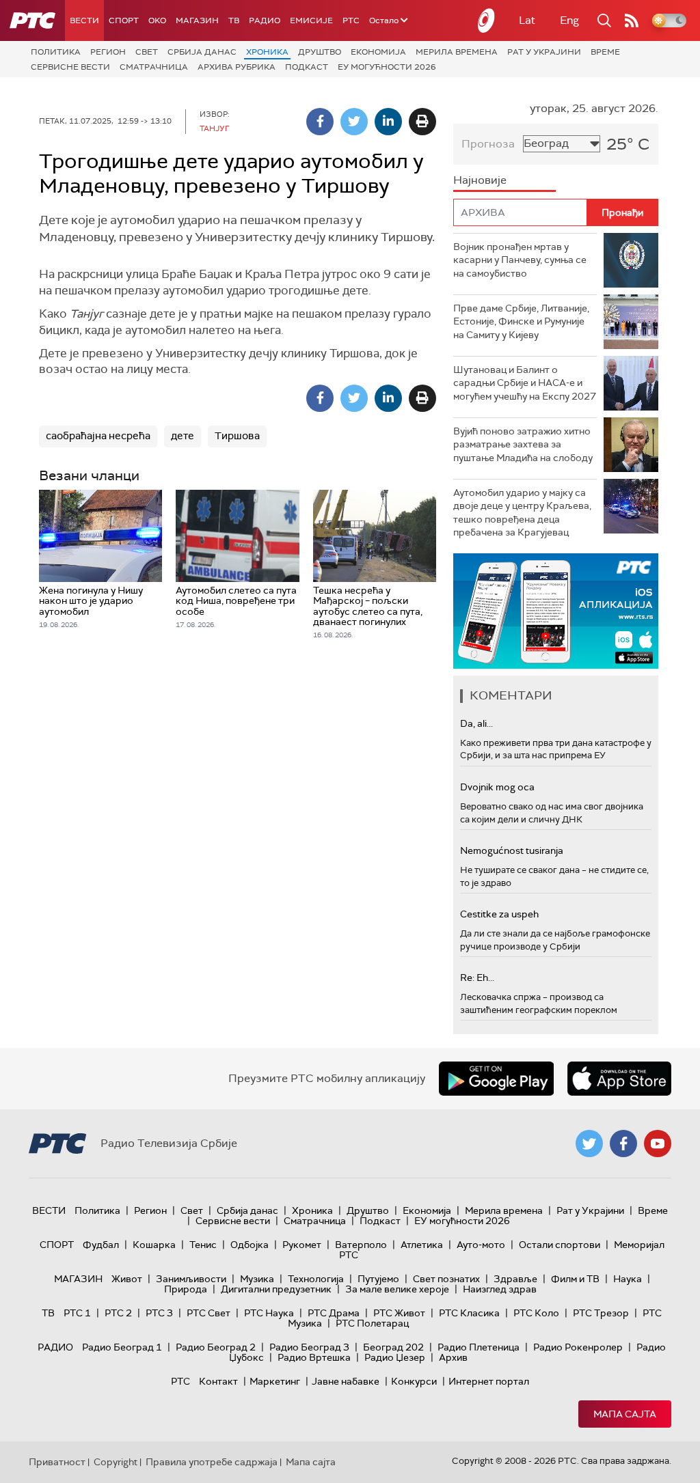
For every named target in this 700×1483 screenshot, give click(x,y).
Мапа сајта (624, 1414)
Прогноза (488, 144)
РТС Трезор (601, 1313)
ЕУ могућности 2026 (387, 66)
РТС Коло (536, 1313)
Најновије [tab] (480, 180)
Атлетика (422, 1244)
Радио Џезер (394, 1357)
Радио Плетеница (479, 1347)
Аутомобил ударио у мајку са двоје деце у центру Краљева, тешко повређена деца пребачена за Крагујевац (522, 512)
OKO (157, 20)
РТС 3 (159, 1313)
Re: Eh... (477, 977)
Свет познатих (446, 1279)
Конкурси (414, 1381)
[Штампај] (422, 121)
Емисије (311, 20)
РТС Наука (269, 1313)
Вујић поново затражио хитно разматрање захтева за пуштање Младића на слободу (523, 444)
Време (605, 51)
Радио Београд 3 (309, 1347)
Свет (146, 51)
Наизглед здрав (500, 1289)
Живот (126, 1279)
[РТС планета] (487, 20)
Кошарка (154, 1244)
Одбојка (249, 1244)
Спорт (124, 20)
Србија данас (202, 51)
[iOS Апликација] (555, 611)
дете (182, 436)
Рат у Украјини (544, 51)
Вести (84, 20)
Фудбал (101, 1244)
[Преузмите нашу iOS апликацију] (619, 1079)
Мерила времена (457, 51)
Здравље (515, 1279)
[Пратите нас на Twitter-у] (589, 1143)
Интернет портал (488, 1381)
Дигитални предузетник (276, 1289)
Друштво (319, 51)
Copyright (115, 1462)
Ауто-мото (481, 1244)
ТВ (233, 20)
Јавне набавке (345, 1381)
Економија (378, 51)
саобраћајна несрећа (98, 436)
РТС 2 (118, 1313)
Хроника (267, 51)
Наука (627, 1279)
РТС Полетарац (372, 1323)
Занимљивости (191, 1279)
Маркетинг (275, 1381)
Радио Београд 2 (216, 1347)
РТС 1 (77, 1313)
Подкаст (306, 66)
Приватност (57, 1462)
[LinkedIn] (388, 121)
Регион (108, 51)
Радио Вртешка (314, 1357)
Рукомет (301, 1244)
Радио (264, 20)
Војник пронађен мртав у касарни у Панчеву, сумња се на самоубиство (520, 259)
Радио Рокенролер (578, 1347)
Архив (453, 1357)
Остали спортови (559, 1244)
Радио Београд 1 (122, 1347)
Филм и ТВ (575, 1279)
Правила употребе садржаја (212, 1462)
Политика (56, 51)
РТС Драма (334, 1313)
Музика (257, 1279)
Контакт (218, 1381)
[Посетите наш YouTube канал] (657, 1143)
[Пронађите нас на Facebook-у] (623, 1143)
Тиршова (237, 436)
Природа (185, 1289)
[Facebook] (320, 121)
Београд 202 (393, 1347)
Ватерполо (361, 1244)
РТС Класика (469, 1313)
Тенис (203, 1244)
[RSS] (631, 20)
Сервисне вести (70, 66)
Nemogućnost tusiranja (511, 850)
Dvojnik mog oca (497, 787)
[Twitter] (354, 121)
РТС (351, 20)
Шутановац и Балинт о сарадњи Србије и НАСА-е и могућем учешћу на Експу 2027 (524, 382)
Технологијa (316, 1279)
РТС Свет (208, 1313)
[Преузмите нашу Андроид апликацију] (496, 1079)
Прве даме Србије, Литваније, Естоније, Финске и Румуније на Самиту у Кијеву (521, 321)
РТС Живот (399, 1313)
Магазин (197, 20)
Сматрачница (154, 66)
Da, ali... (476, 723)
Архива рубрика (236, 66)
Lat (527, 20)
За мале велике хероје (397, 1289)
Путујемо (378, 1279)
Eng (569, 20)
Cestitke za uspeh (499, 914)
